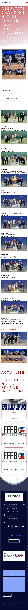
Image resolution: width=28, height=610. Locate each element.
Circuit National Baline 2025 (14, 417)
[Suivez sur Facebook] (5, 526)
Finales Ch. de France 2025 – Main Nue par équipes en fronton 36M (14, 468)
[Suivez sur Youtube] (15, 526)
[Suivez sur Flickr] (23, 526)
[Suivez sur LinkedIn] (19, 526)
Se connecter (14, 541)
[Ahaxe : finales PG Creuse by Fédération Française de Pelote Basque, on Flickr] (8, 329)
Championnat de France (13, 383)
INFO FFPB (14, 98)
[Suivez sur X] (12, 526)
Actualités (5, 97)
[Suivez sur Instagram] (8, 526)
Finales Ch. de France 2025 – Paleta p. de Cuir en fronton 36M (14, 442)
